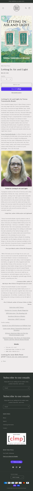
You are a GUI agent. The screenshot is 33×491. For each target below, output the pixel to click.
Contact (5, 428)
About (4, 418)
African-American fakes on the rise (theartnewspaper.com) (16, 334)
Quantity (3, 76)
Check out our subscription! (17, 356)
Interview (16, 319)
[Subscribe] (28, 388)
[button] (3, 8)
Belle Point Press (14, 488)
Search (5, 421)
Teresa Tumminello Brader (8, 134)
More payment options (16, 92)
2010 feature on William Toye (16, 325)
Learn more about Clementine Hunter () (16, 329)
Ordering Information (8, 424)
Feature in (16, 310)
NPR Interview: (16, 313)
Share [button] (4, 361)
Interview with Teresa (16, 307)
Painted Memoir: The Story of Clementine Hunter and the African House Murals (16, 339)
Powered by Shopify (22, 488)
